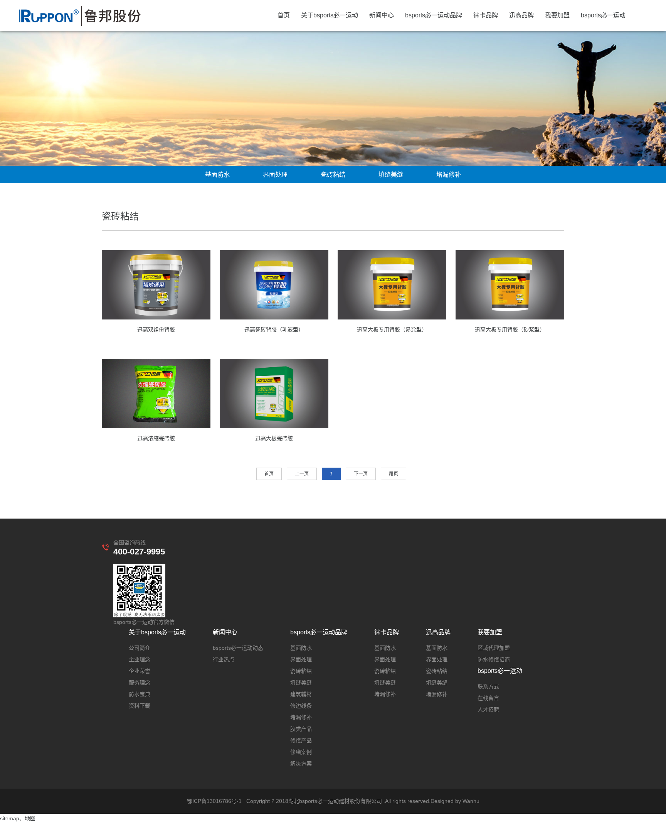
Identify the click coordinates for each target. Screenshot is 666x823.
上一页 (302, 474)
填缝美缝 (390, 174)
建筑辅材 (301, 694)
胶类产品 (301, 729)
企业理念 (139, 659)
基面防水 (217, 174)
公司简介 (139, 648)
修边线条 (301, 706)
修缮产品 (301, 740)
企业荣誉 (139, 671)
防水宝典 (139, 694)
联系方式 (488, 686)
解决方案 (301, 763)
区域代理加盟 (494, 648)
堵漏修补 (448, 174)
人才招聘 (488, 709)
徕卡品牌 (485, 15)
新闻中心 (381, 15)
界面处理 (275, 174)
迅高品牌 (521, 15)
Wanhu (470, 801)
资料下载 (139, 706)
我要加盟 (557, 15)
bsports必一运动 (603, 15)
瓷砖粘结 (333, 174)
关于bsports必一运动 (329, 15)
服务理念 (139, 682)
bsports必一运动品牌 (433, 15)
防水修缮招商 (494, 659)
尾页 (393, 474)
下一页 (361, 474)
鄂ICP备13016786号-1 (214, 801)
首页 (284, 15)
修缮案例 (301, 752)
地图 (30, 818)
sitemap (9, 818)
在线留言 (488, 698)
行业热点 (223, 659)
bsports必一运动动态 (238, 648)
